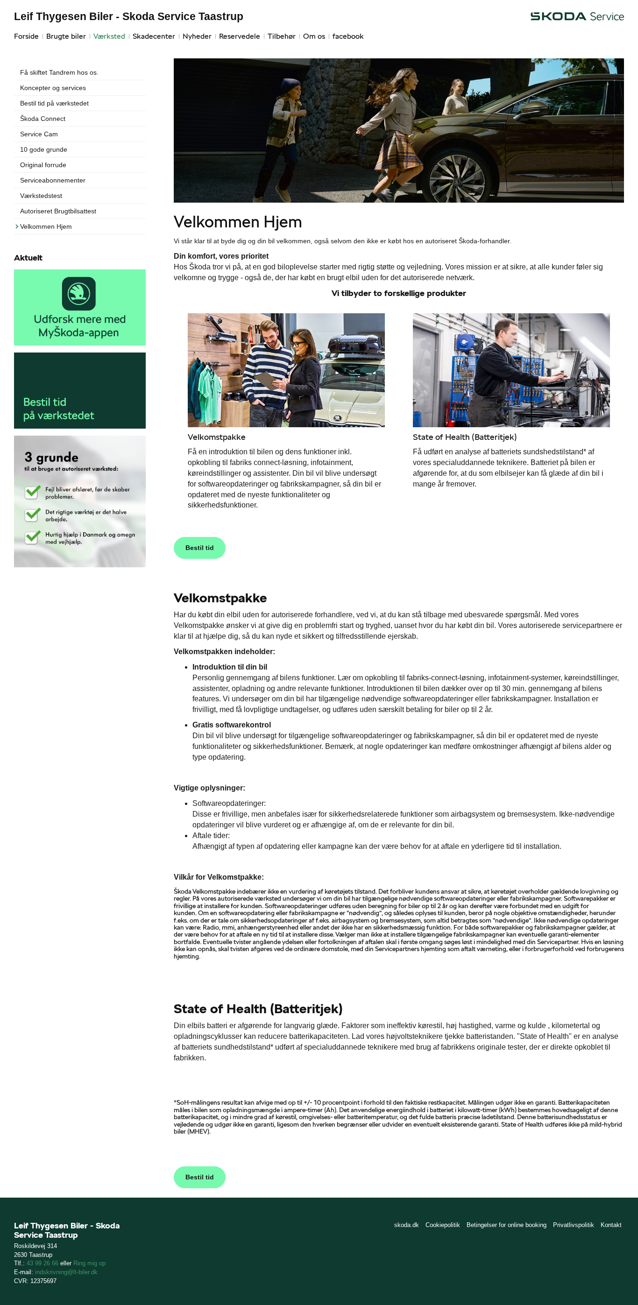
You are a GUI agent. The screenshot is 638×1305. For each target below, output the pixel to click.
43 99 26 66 (42, 1263)
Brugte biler (66, 36)
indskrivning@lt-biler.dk (66, 1272)
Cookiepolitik (442, 1224)
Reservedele (239, 36)
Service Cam (39, 134)
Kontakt (611, 1224)
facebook (348, 36)
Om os (314, 36)
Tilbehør (282, 36)
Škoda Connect (42, 118)
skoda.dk (406, 1224)
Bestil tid (199, 547)
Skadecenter (154, 36)
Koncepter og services (53, 88)
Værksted (109, 36)
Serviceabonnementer (52, 180)
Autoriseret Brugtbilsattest (58, 211)
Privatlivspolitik (573, 1224)
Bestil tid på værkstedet (54, 103)
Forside (26, 36)
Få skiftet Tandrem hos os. (59, 72)
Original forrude (43, 165)
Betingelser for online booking (506, 1224)
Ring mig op (89, 1263)
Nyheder (197, 36)
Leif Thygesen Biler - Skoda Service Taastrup (128, 16)
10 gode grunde (43, 149)
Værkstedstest (41, 195)
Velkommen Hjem (46, 226)
